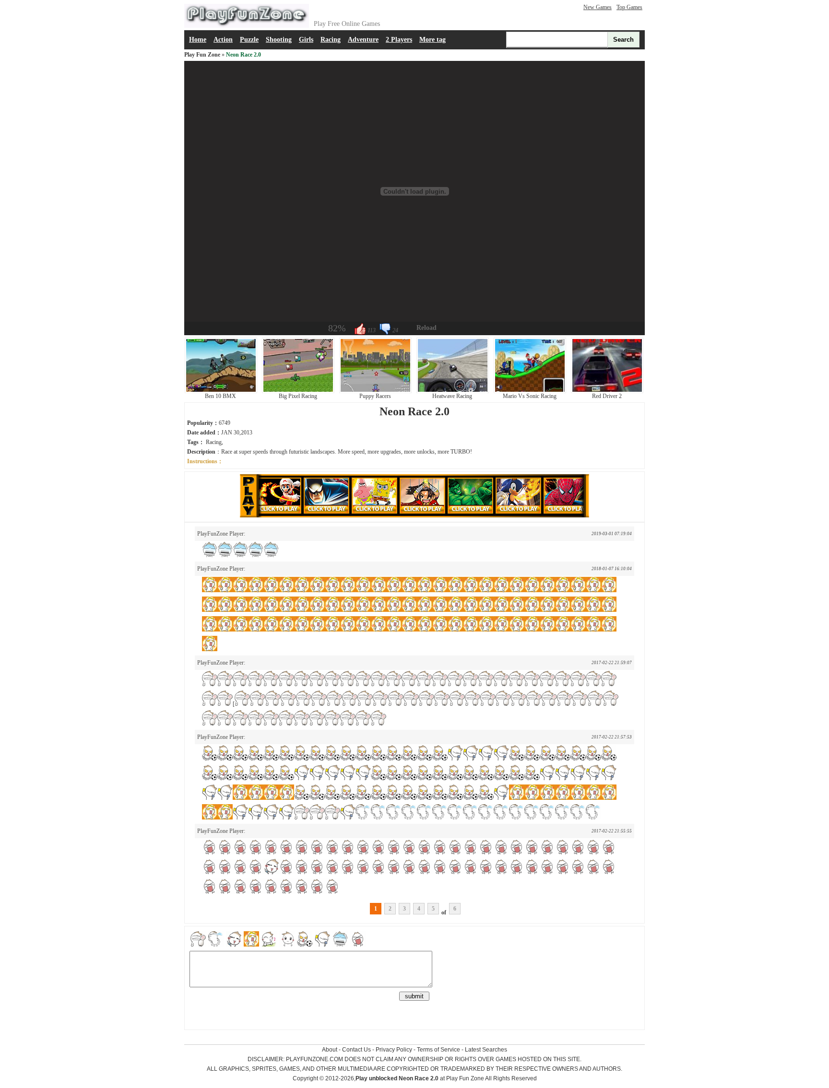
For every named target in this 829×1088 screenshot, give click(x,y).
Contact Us (356, 1049)
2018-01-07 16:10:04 (612, 568)
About (329, 1049)
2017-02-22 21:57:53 (612, 737)
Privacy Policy (394, 1049)
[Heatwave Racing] (452, 391)
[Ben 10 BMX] (221, 391)
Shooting (279, 39)
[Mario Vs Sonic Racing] (530, 391)
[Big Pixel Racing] (298, 391)
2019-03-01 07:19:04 (612, 533)
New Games (597, 7)
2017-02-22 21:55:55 (612, 831)
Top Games (629, 7)
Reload (426, 327)
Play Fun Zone (202, 54)
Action (223, 39)
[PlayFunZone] (246, 26)
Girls (306, 39)
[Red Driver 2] (607, 391)
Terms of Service (438, 1049)
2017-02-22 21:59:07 (612, 662)
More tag (432, 39)
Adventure (363, 39)
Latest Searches (486, 1049)
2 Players (399, 39)
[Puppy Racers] (375, 391)
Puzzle (249, 39)
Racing (330, 39)
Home (197, 39)
